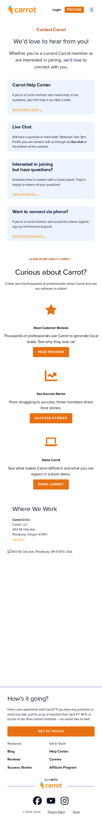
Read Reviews (51, 351)
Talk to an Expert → (25, 194)
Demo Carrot (51, 484)
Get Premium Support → (29, 236)
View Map (18, 539)
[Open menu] (92, 10)
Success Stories (51, 418)
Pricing (74, 9)
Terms (76, 812)
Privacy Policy (56, 812)
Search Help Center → (27, 109)
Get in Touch (51, 731)
